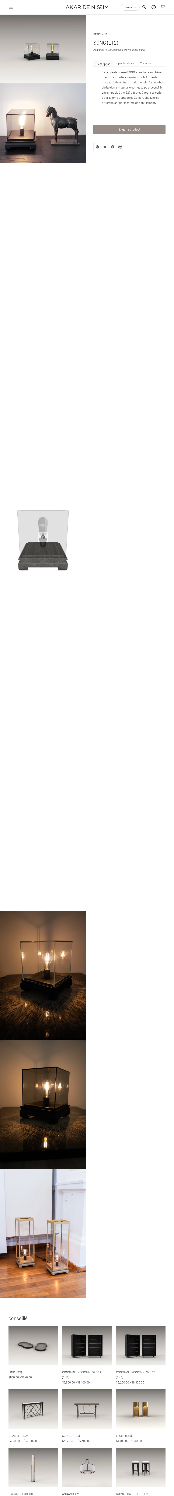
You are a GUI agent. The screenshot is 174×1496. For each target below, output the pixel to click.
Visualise (145, 63)
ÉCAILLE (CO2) (17, 1435)
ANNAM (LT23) (71, 1494)
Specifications (125, 63)
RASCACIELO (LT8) (20, 1494)
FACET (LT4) (124, 1435)
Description (103, 64)
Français (129, 7)
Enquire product (129, 129)
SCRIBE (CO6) (71, 1435)
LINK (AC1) (15, 1372)
